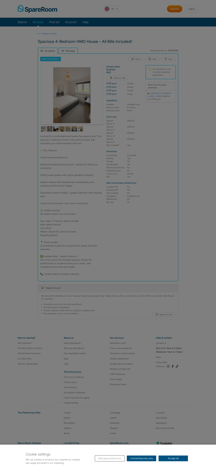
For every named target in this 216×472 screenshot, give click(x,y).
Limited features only (141, 458)
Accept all (173, 458)
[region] (108, 458)
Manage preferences (109, 458)
